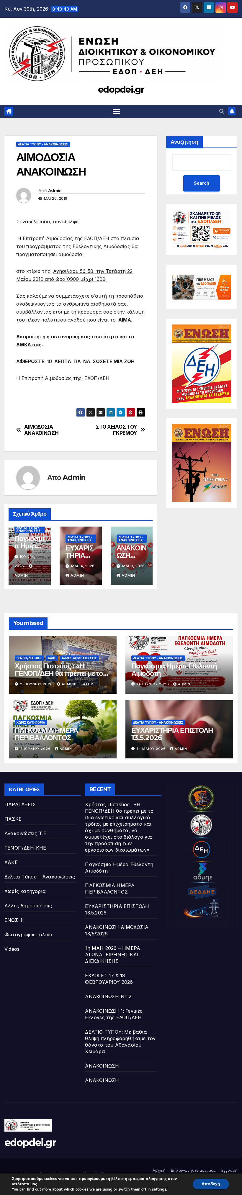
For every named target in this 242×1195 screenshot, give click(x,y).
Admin (55, 190)
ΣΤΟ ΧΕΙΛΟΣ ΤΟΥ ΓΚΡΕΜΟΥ (116, 430)
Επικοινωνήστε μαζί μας (193, 1170)
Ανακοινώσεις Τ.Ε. (26, 833)
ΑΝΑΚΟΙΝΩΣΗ (102, 1066)
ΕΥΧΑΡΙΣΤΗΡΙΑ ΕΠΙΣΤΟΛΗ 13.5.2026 (172, 734)
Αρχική (159, 1170)
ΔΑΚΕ (52, 658)
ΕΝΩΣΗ (13, 920)
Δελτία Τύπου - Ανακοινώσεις (43, 144)
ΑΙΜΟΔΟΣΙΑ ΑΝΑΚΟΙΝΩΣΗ (41, 430)
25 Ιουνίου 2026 (37, 684)
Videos (11, 949)
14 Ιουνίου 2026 (153, 684)
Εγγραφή (229, 1170)
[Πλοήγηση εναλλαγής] (116, 111)
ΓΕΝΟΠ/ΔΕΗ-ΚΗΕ (29, 658)
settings (159, 1189)
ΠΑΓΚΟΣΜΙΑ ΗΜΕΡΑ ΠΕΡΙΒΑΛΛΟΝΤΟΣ (46, 734)
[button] (221, 111)
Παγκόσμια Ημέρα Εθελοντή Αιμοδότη (174, 670)
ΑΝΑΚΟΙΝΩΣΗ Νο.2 (108, 996)
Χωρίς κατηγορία (31, 722)
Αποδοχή (211, 1184)
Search (201, 183)
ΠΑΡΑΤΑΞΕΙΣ (20, 804)
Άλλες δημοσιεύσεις (79, 658)
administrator (77, 684)
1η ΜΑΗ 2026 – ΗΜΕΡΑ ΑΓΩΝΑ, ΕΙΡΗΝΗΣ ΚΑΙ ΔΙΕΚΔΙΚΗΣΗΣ (112, 954)
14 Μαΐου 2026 (152, 749)
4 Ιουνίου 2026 (36, 749)
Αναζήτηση (184, 142)
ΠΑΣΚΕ (13, 819)
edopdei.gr (121, 89)
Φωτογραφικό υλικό (28, 934)
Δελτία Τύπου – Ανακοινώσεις (39, 877)
